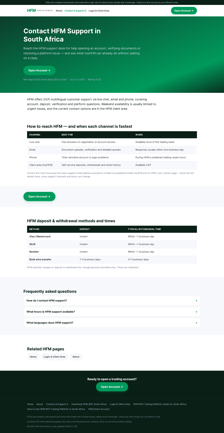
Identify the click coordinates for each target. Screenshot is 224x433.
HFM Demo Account (99, 409)
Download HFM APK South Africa (89, 404)
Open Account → (184, 10)
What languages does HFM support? (50, 322)
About (59, 10)
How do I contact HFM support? (47, 300)
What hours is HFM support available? (51, 311)
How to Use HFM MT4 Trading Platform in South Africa (56, 409)
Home (33, 356)
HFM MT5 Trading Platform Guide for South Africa (159, 404)
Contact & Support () (75, 10)
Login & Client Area (99, 10)
